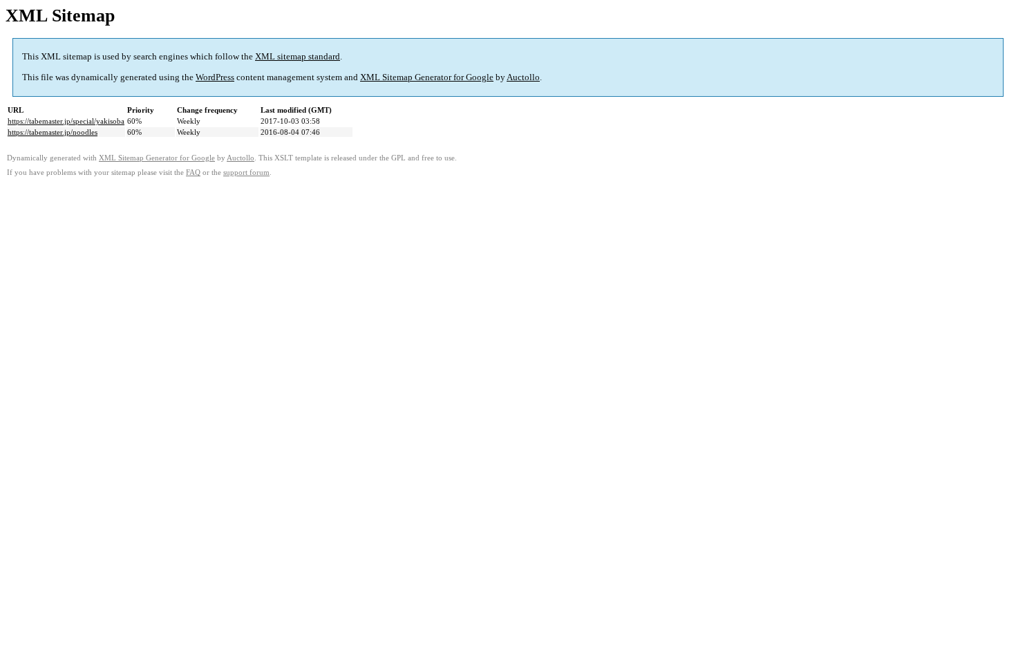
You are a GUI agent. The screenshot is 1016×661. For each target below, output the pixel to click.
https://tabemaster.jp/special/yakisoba (66, 121)
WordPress (215, 77)
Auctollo (523, 77)
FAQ (193, 172)
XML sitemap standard (297, 56)
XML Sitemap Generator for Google (426, 77)
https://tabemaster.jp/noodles (52, 132)
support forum (246, 172)
